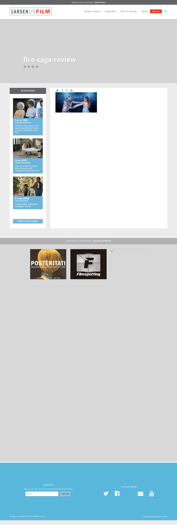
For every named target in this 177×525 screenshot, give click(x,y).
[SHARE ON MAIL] (73, 90)
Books (155, 11)
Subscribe (110, 11)
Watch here (100, 2)
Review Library (92, 11)
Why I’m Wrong (128, 11)
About (144, 11)
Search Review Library (28, 221)
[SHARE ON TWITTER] (59, 90)
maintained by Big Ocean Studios (154, 516)
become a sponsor (102, 241)
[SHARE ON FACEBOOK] (64, 90)
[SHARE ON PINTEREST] (68, 90)
